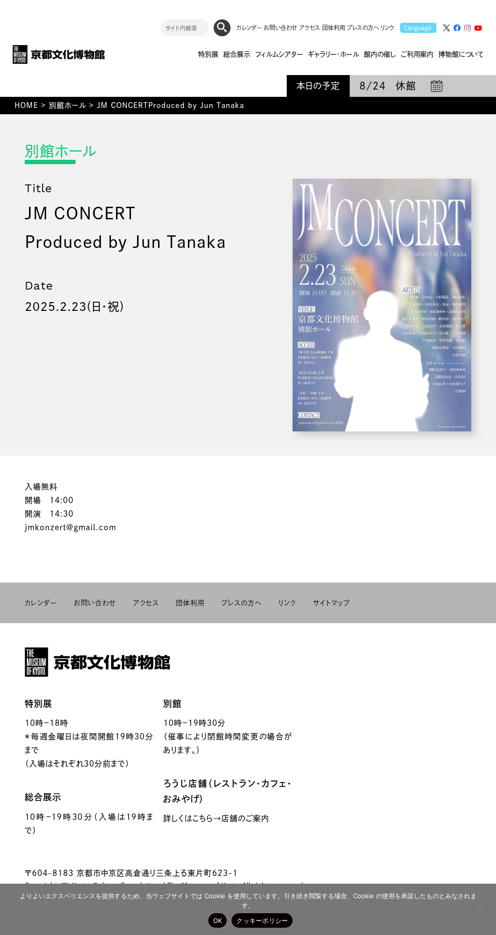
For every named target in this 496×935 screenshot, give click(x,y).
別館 (172, 703)
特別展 (38, 703)
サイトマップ (331, 602)
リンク (387, 28)
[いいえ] (479, 909)
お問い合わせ (280, 28)
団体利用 (333, 28)
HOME (26, 105)
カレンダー (249, 28)
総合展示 (43, 797)
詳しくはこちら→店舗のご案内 (216, 818)
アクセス (309, 28)
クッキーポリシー (262, 920)
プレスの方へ (363, 28)
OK (217, 920)
